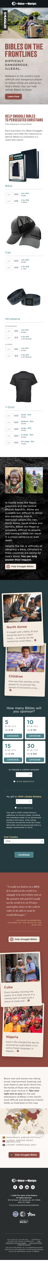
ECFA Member (16, 1214)
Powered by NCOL (24, 1221)
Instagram (33, 1187)
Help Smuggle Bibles (22, 566)
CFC (31, 1214)
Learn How (13, 96)
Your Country (11, 837)
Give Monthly (25, 781)
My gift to (24, 796)
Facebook (15, 1187)
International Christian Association (23, 1214)
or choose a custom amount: (24, 769)
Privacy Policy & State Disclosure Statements (24, 1205)
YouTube (27, 1187)
